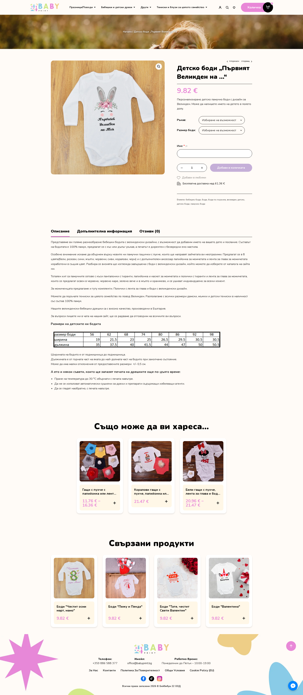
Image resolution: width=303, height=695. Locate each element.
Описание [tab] (60, 231)
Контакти (109, 670)
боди (204, 199)
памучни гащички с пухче (144, 254)
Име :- (182, 146)
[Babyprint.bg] (44, 7)
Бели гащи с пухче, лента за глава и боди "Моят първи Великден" (203, 496)
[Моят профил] (220, 7)
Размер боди (186, 130)
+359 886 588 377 (105, 663)
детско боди (183, 203)
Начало (127, 31)
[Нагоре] (291, 646)
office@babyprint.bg (139, 663)
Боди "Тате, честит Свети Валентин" (174, 608)
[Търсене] (227, 7)
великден (232, 199)
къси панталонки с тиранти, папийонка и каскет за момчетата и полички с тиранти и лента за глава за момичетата (172, 276)
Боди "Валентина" (226, 606)
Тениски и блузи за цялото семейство (180, 7)
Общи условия (175, 670)
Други (144, 7)
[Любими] (234, 7)
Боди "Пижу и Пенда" (125, 606)
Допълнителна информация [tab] (104, 231)
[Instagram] (159, 678)
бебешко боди (193, 199)
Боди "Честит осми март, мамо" (71, 608)
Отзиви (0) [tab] (149, 231)
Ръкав (181, 120)
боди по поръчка (217, 199)
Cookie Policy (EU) (202, 670)
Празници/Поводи (81, 7)
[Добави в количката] (114, 503)
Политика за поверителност (140, 670)
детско (241, 199)
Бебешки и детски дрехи (116, 7)
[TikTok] (151, 678)
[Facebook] (143, 678)
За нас (93, 670)
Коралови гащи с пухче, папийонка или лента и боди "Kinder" (151, 494)
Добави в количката (231, 168)
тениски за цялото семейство (98, 296)
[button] (159, 66)
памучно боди (198, 203)
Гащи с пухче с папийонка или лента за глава (99, 494)
